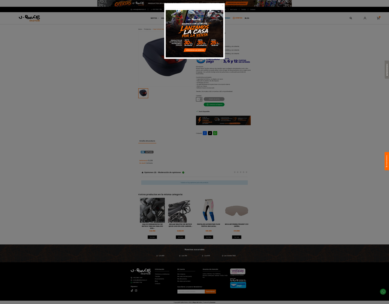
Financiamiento (387, 160)
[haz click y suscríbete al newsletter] (194, 33)
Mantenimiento (387, 69)
